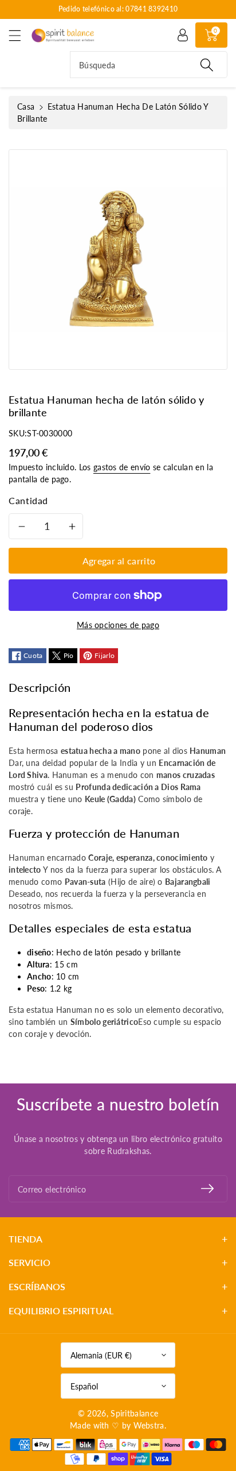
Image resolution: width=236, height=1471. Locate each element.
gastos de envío (122, 467)
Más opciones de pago (118, 625)
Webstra (148, 1425)
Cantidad (28, 500)
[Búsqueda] (207, 65)
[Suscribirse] (207, 1188)
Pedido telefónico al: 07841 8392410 (118, 9)
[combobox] (148, 65)
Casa (25, 106)
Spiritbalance (134, 1413)
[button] (20, 35)
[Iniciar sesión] (182, 35)
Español (84, 1386)
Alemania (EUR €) (101, 1355)
